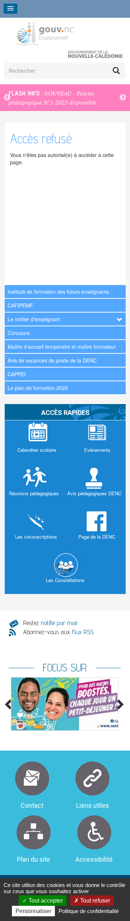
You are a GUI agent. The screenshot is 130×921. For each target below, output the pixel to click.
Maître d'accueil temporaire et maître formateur (62, 346)
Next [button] (122, 97)
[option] (65, 97)
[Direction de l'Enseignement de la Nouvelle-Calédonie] (61, 33)
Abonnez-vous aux (58, 632)
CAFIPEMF (20, 305)
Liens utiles (92, 805)
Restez (50, 623)
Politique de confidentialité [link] (88, 911)
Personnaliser (33, 911)
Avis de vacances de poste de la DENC (52, 360)
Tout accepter (45, 900)
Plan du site (33, 859)
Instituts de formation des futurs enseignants (58, 291)
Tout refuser (94, 900)
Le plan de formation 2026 (38, 387)
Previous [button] (7, 97)
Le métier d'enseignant (34, 319)
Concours (19, 332)
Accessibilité (94, 859)
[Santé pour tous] (65, 703)
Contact (32, 805)
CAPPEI (17, 374)
